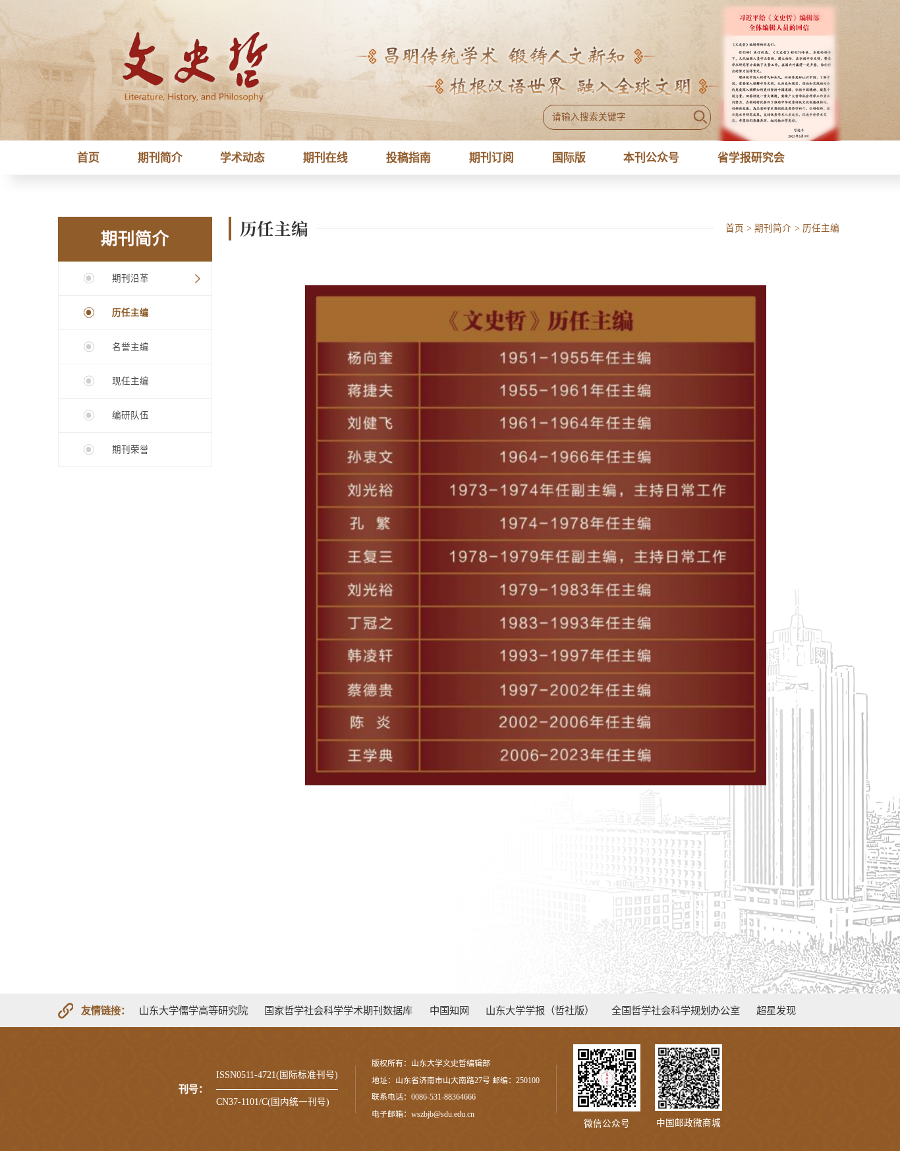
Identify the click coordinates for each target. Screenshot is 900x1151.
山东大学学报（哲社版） (540, 1010)
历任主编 (130, 313)
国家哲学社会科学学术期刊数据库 (338, 1010)
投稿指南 (408, 158)
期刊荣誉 (130, 450)
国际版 (569, 158)
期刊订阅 (491, 158)
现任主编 (130, 381)
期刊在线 (325, 158)
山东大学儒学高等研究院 (193, 1010)
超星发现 (776, 1010)
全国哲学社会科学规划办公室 (675, 1010)
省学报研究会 (751, 158)
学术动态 (242, 158)
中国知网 (449, 1010)
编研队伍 (130, 415)
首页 (88, 158)
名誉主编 (130, 347)
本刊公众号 (651, 158)
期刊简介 (160, 158)
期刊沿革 (130, 278)
